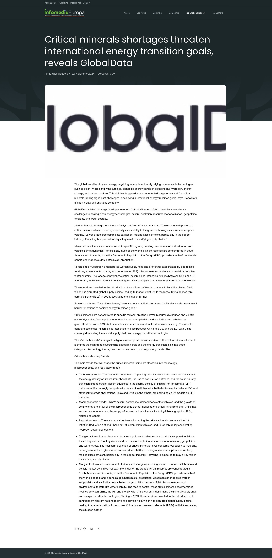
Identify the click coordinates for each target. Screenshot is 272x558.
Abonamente (51, 3)
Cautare (219, 13)
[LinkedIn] (91, 528)
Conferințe (174, 13)
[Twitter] (98, 528)
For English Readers (196, 13)
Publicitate (63, 3)
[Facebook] (84, 528)
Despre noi (75, 3)
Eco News (141, 13)
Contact (86, 3)
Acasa (127, 13)
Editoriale (157, 13)
